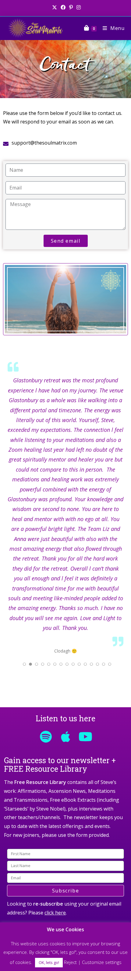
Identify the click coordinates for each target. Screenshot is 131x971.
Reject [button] (70, 962)
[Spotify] (45, 736)
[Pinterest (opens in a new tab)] (71, 7)
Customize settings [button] (102, 962)
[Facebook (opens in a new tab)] (63, 7)
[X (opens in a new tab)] (54, 7)
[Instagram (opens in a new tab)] (78, 7)
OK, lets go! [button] (49, 962)
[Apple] (65, 736)
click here (55, 912)
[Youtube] (85, 736)
